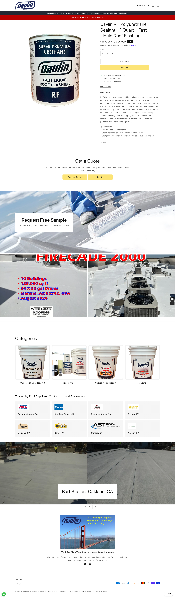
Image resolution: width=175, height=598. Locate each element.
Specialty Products (104, 383)
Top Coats (141, 383)
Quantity (103, 49)
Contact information (101, 591)
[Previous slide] (83, 319)
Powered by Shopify (37, 591)
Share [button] (105, 143)
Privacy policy (62, 591)
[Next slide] (92, 319)
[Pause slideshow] (94, 507)
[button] (148, 5)
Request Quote (74, 177)
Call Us (100, 177)
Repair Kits (68, 383)
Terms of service (74, 591)
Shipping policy (87, 591)
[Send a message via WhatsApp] (4, 594)
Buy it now (125, 68)
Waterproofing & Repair (31, 383)
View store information (111, 81)
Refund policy (51, 591)
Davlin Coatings (26, 591)
